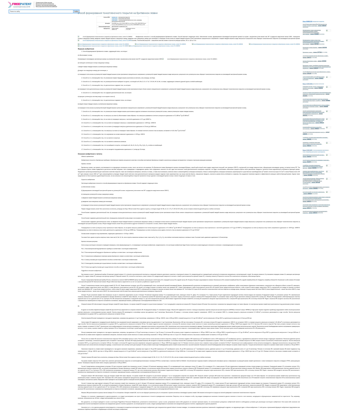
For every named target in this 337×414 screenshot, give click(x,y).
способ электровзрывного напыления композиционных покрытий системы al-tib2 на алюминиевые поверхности (313, 113)
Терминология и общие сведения (44, 2)
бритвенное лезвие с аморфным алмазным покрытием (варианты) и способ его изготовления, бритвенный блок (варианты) (317, 67)
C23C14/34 (114, 18)
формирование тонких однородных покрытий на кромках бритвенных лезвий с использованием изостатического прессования (313, 42)
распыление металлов (318, 84)
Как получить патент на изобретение (45, 3)
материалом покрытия (318, 21)
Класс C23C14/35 (307, 150)
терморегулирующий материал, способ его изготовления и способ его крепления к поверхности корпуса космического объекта (314, 173)
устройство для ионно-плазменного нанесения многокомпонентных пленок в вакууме (313, 167)
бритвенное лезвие (312, 52)
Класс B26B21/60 (307, 21)
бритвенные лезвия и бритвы (315, 47)
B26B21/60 (114, 17)
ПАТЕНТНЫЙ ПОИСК (20, 7)
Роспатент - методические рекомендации (46, 5)
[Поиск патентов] (22, 5)
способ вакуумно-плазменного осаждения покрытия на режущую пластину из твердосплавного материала (316, 206)
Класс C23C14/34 (307, 84)
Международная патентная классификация (46, 6)
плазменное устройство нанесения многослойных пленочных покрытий (312, 144)
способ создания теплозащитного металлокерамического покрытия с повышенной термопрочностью (317, 94)
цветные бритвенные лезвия (314, 61)
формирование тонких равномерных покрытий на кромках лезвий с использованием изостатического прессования (312, 32)
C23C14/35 (114, 20)
